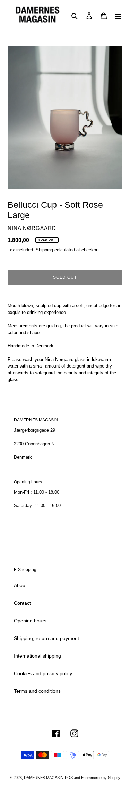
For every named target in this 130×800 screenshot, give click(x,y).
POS (69, 777)
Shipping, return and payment (46, 638)
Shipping (44, 249)
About (20, 585)
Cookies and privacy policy (43, 673)
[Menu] (118, 15)
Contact (22, 603)
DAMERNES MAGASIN (43, 777)
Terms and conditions (37, 691)
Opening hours (30, 620)
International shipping (37, 656)
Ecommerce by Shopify (100, 777)
